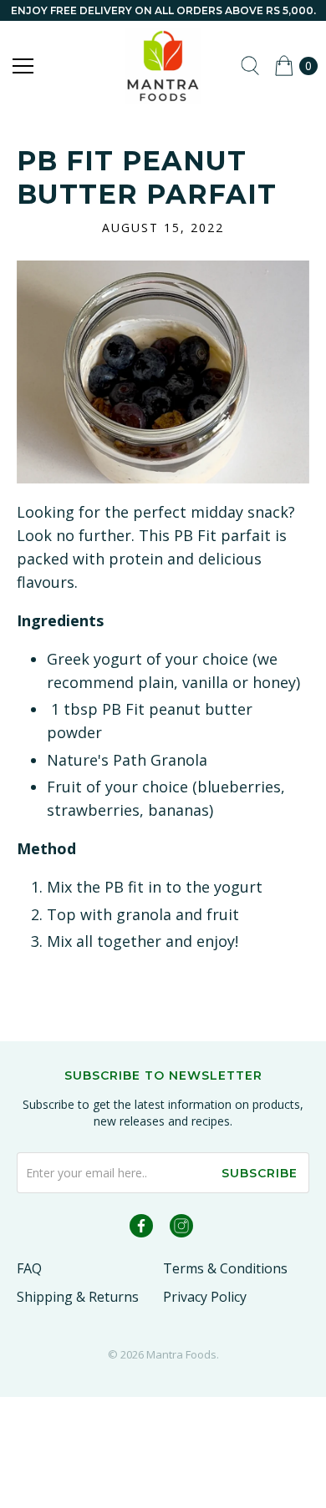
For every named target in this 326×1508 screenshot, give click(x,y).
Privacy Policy (205, 1297)
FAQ (29, 1268)
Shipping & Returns (78, 1297)
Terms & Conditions (225, 1268)
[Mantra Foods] (163, 66)
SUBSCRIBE (260, 1173)
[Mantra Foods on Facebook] (141, 1229)
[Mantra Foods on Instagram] (181, 1229)
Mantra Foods (181, 1354)
